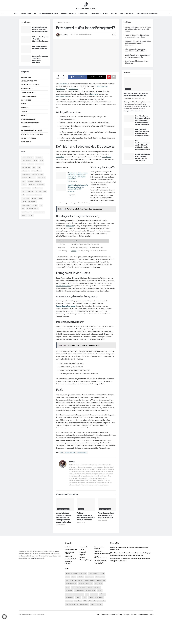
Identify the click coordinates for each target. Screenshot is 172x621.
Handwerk (24, 107)
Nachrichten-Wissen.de (37, 558)
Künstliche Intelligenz (34, 181)
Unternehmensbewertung (66, 306)
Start (16, 14)
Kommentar (41, 177)
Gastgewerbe (26, 100)
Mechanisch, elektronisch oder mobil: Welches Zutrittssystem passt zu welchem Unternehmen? (138, 43)
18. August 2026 (72, 181)
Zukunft (30, 215)
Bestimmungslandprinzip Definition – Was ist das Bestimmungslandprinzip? (40, 29)
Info (30, 177)
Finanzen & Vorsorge (68, 14)
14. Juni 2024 (74, 34)
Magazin (114, 14)
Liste (151, 614)
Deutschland (39, 164)
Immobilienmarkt (62, 96)
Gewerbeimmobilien (63, 286)
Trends (24, 201)
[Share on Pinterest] (109, 77)
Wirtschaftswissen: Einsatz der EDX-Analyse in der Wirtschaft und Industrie (106, 515)
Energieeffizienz (36, 171)
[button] (4, 616)
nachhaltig (60, 157)
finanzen (24, 177)
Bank (35, 160)
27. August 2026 (137, 98)
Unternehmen (102, 86)
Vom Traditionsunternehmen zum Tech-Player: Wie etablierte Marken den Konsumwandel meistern (138, 29)
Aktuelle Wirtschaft (28, 14)
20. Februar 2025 (103, 520)
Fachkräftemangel (37, 174)
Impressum (104, 614)
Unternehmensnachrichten (48, 14)
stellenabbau (25, 198)
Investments (106, 157)
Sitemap (126, 614)
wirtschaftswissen (82, 452)
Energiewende (26, 174)
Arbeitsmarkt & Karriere (99, 14)
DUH (39, 167)
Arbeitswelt (39, 157)
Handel (23, 104)
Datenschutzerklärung (116, 614)
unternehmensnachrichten (29, 205)
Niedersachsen (37, 188)
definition (30, 164)
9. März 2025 (71, 191)
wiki (62, 452)
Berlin (41, 160)
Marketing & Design (28, 119)
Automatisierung (27, 160)
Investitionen (73, 89)
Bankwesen (94, 94)
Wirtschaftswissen (126, 14)
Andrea (65, 34)
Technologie (83, 14)
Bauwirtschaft (26, 88)
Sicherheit (30, 195)
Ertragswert (63, 83)
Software (38, 195)
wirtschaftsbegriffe (70, 452)
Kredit (23, 181)
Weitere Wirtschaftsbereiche (146, 14)
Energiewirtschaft (28, 92)
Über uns (133, 614)
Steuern (34, 198)
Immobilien (60, 89)
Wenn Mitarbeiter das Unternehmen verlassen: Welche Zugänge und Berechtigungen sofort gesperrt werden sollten (63, 517)
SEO (23, 195)
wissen (24, 215)
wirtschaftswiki (26, 212)
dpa (34, 167)
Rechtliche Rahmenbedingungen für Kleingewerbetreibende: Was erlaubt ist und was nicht (78, 187)
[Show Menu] (2, 13)
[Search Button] (170, 13)
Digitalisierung (26, 167)
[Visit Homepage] (86, 5)
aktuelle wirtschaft (27, 157)
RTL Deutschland (41, 191)
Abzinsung (74, 251)
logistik (24, 184)
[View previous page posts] (70, 195)
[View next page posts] (73, 195)
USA (41, 205)
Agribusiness (26, 77)
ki (34, 177)
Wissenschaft (26, 142)
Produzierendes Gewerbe (30, 123)
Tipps (40, 198)
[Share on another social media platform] (113, 77)
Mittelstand (40, 184)
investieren (70, 226)
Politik (24, 191)
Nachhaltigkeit (26, 188)
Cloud (23, 164)
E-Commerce (25, 171)
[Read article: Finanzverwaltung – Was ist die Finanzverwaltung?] (26, 49)
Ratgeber (31, 191)
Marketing (32, 184)
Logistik (24, 111)
